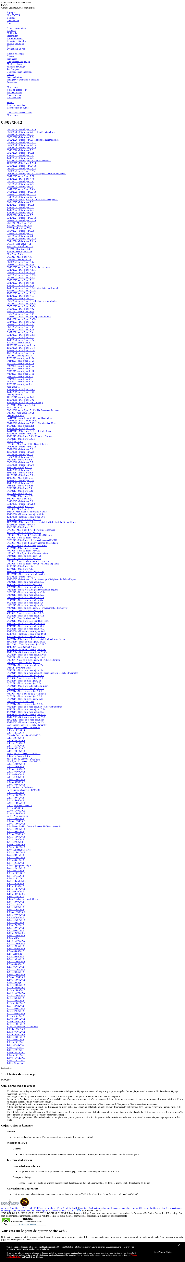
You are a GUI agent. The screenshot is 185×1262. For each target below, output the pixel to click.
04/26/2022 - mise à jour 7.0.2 (20, 309)
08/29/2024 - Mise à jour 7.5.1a (21, 220)
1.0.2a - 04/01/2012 (16, 1037)
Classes (10, 56)
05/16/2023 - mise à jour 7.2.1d (21, 270)
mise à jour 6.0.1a (15, 394)
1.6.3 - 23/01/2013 (15, 855)
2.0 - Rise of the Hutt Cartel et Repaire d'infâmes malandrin (34, 826)
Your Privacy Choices (163, 1252)
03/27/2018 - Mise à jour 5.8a (20, 457)
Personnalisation (14, 77)
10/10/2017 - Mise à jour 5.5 (20, 483)
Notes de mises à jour (16, 90)
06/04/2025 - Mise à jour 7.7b (20, 181)
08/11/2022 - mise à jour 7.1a (20, 298)
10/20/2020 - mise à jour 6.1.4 (20, 353)
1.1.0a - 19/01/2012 (16, 1024)
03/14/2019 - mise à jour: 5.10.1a (22, 420)
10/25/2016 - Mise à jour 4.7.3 (21, 524)
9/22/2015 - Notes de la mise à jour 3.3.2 (25, 582)
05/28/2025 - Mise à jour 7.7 (20, 186)
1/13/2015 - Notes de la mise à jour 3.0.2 (25, 628)
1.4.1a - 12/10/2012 (16, 889)
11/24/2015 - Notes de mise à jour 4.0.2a (25, 571)
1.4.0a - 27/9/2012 (15, 896)
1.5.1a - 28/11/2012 (16, 873)
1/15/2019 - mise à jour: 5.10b (20, 426)
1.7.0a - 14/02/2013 (16, 847)
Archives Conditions (10, 1208)
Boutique (11, 18)
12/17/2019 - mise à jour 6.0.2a (21, 389)
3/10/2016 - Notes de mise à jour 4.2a (24, 558)
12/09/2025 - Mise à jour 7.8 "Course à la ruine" (29, 160)
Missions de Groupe (16, 66)
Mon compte (12, 87)
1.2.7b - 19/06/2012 (16, 941)
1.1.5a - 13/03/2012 (16, 995)
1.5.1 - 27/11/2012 (15, 876)
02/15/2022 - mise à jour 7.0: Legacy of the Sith (29, 316)
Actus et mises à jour (16, 28)
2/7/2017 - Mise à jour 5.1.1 (19, 509)
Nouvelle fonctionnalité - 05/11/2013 (23, 735)
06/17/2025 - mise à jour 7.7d (20, 176)
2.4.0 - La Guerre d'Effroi (18, 756)
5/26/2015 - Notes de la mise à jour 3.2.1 (25, 597)
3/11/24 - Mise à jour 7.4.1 (19, 244)
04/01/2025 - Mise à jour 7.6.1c (21, 192)
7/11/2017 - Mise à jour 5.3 (19, 493)
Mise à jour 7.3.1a (15, 254)
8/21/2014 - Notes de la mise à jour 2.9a (25, 670)
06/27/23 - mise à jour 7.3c (19, 259)
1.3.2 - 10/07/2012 (15, 928)
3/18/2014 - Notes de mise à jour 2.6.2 (24, 696)
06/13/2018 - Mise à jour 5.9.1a (21, 446)
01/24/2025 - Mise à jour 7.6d (20, 202)
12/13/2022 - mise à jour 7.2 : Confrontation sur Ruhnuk (32, 288)
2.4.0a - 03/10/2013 (16, 751)
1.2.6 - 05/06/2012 (15, 951)
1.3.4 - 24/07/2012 (15, 922)
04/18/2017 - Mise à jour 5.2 (20, 501)
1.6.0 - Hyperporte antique (19, 865)
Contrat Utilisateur (140, 1208)
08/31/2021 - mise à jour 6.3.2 (20, 324)
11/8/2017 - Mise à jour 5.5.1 (20, 478)
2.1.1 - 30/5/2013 (15, 808)
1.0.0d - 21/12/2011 (16, 1052)
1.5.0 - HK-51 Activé (16, 881)
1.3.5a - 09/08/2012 (16, 915)
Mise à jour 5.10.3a (16, 407)
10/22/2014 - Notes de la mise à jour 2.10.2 (26, 649)
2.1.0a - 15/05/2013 (16, 813)
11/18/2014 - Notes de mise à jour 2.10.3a (26, 641)
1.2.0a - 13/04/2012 (16, 980)
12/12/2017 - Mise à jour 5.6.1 (21, 470)
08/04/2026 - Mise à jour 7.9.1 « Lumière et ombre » (31, 132)
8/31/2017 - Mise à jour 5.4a (20, 485)
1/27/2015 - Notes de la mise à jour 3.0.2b (26, 623)
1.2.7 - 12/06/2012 (15, 946)
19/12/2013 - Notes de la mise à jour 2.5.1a (26, 714)
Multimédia (12, 33)
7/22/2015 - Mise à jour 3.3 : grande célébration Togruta (32, 589)
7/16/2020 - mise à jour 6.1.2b (20, 363)
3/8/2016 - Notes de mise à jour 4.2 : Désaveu (28, 561)
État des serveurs (14, 92)
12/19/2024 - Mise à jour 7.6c (20, 205)
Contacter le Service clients (19, 112)
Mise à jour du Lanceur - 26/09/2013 (23, 758)
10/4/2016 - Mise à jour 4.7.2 (20, 527)
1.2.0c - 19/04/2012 (16, 974)
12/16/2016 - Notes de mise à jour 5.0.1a (25, 514)
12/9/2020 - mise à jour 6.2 (19, 342)
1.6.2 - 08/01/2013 (15, 860)
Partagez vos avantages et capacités (23, 79)
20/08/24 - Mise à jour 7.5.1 (19, 223)
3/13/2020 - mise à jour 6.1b (20, 381)
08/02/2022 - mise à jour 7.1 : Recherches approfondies (32, 301)
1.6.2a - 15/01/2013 (16, 857)
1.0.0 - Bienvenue (15, 1063)
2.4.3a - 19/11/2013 (16, 730)
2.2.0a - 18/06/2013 (16, 803)
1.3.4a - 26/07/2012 (16, 920)
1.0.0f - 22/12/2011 (15, 1047)
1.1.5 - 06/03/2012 (15, 998)
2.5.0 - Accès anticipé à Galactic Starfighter (26, 725)
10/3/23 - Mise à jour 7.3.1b (19, 251)
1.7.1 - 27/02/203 (15, 842)
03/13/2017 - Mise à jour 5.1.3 (21, 504)
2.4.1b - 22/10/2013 (16, 740)
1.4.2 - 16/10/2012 (15, 886)
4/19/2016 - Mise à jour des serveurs (23, 548)
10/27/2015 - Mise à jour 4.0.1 (21, 576)
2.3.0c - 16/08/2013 (16, 779)
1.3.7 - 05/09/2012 (15, 907)
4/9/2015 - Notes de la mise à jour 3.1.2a (25, 613)
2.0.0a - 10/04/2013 (16, 824)
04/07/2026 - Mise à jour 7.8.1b (21, 145)
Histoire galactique (15, 53)
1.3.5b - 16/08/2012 (16, 912)
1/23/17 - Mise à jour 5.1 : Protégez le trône (27, 511)
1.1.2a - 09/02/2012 (16, 1008)
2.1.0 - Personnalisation (17, 816)
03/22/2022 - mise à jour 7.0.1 (20, 314)
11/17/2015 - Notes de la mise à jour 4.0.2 (26, 574)
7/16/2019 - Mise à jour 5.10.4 (21, 405)
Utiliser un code (14, 97)
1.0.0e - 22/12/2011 (16, 1050)
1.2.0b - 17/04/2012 (16, 977)
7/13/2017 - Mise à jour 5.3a (20, 491)
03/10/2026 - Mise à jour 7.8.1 (21, 150)
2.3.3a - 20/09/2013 (16, 764)
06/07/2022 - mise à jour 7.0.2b (21, 303)
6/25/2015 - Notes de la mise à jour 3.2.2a (26, 592)
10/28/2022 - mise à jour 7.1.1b (21, 290)
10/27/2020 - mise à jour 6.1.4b (21, 348)
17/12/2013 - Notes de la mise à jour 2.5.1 (26, 717)
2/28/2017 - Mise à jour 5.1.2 (20, 506)
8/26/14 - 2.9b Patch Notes (19, 667)
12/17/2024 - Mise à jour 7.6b (20, 207)
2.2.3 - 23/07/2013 (15, 792)
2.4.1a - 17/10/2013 (16, 743)
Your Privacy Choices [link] (91, 1210)
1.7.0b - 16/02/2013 (16, 844)
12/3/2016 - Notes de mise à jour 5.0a (24, 519)
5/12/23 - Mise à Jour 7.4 (18, 249)
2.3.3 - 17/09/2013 (15, 766)
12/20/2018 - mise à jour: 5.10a (21, 428)
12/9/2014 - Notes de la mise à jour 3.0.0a (26, 636)
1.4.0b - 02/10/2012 (16, 894)
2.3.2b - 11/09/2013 (16, 769)
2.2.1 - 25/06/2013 (15, 800)
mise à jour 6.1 (13, 387)
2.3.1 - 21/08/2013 (15, 777)
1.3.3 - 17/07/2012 (15, 925)
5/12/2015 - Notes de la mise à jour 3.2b (25, 602)
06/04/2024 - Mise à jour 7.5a (20, 231)
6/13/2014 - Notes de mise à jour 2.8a (24, 683)
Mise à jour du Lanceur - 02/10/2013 (23, 753)
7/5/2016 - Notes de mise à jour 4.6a (23, 537)
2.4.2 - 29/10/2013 (15, 738)
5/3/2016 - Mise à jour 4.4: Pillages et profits (27, 545)
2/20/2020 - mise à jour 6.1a (20, 384)
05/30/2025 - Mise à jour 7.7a (20, 184)
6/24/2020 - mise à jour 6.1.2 (20, 368)
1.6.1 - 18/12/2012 (15, 863)
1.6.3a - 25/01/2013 (16, 852)
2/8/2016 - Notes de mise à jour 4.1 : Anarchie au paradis (33, 563)
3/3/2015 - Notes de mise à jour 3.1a (23, 618)
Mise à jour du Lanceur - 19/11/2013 (23, 727)
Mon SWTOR (13, 15)
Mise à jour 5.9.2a (15, 441)
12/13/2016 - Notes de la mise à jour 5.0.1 (26, 517)
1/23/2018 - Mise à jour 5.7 (19, 467)
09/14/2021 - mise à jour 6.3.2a (21, 322)
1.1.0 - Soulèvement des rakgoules (22, 1026)
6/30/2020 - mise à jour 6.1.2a (20, 366)
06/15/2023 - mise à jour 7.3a (20, 264)
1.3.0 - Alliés (13, 938)
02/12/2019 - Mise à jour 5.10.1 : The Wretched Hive (31, 423)
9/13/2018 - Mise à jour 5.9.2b (21, 439)
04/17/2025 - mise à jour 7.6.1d (21, 189)
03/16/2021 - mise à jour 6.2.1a (21, 335)
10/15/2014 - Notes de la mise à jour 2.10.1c (27, 652)
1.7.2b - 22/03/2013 (16, 834)
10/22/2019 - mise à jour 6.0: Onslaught (25, 402)
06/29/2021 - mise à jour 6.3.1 (20, 327)
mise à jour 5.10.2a (15, 415)
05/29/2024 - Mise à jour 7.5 (20, 233)
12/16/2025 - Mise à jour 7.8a (20, 158)
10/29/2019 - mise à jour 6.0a (20, 400)
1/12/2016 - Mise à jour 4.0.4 (20, 566)
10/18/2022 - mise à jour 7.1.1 (20, 296)
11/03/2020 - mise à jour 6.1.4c (21, 345)
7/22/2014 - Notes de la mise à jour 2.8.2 (25, 675)
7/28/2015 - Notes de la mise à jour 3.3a (25, 587)
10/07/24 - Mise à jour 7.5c (19, 225)
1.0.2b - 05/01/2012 (16, 1034)
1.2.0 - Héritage (14, 982)
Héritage (11, 46)
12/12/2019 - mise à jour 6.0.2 (20, 392)
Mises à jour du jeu (15, 43)
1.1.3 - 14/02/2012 (15, 1006)
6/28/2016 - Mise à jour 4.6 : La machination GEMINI (32, 540)
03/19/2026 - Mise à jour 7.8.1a (21, 147)
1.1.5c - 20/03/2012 (16, 990)
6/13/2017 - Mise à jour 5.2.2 (20, 496)
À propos (11, 12)
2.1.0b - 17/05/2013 (16, 811)
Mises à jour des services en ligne (51, 1210)
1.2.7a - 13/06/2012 (16, 943)
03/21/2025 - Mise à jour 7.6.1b (21, 194)
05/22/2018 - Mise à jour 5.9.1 (21, 449)
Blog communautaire (16, 105)
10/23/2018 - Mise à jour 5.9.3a (21, 433)
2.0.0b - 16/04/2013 (16, 821)
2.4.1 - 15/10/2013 (15, 745)
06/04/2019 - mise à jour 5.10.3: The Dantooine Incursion (33, 410)
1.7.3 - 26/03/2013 (15, 831)
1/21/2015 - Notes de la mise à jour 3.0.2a (26, 626)
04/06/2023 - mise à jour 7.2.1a (21, 277)
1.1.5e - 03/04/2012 (16, 985)
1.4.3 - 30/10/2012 (15, 883)
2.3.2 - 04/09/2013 (15, 774)
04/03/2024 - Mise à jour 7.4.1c (21, 236)
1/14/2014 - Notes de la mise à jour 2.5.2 (25, 712)
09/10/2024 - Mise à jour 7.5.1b (21, 218)
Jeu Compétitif (13, 69)
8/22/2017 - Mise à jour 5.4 (19, 488)
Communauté (13, 20)
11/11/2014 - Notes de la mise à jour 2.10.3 (26, 644)
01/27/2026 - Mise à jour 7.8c (20, 153)
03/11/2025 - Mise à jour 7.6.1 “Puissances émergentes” (32, 199)
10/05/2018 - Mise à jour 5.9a (20, 452)
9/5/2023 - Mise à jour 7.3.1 (19, 257)
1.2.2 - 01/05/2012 (15, 967)
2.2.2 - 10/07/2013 (15, 797)
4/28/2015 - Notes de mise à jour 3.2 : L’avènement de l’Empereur (37, 608)
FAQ (24, 1208)
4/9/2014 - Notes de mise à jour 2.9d (23, 662)
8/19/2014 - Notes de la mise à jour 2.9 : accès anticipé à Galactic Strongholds (42, 673)
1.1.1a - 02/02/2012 (16, 1013)
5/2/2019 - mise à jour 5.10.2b (20, 413)
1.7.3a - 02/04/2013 (16, 829)
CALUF (32, 1208)
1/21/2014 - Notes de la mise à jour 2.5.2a (26, 709)
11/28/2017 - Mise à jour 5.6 (20, 472)
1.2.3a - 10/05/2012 (16, 961)
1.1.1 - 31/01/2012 (15, 1016)
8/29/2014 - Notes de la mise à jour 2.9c (25, 665)
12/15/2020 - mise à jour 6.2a (20, 340)
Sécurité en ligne (64, 1208)
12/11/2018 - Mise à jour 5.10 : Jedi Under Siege (29, 431)
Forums (10, 102)
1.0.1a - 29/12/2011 (16, 1042)
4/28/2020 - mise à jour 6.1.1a (20, 374)
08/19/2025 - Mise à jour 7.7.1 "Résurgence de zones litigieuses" (36, 173)
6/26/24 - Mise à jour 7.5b (19, 228)
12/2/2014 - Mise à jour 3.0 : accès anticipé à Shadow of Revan (36, 639)
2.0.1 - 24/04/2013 (15, 818)
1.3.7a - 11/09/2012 (16, 904)
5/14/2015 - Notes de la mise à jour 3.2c (25, 600)
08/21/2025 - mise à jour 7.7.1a (21, 171)
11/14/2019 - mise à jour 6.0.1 (20, 397)
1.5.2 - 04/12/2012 (15, 870)
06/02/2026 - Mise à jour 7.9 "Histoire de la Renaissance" (33, 140)
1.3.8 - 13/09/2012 (15, 902)
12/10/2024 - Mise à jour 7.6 (20, 212)
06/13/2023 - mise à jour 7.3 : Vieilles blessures (28, 267)
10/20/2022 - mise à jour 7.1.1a (21, 293)
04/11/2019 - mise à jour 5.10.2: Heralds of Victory (30, 418)
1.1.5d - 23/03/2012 (16, 987)
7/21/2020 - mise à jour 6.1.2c (20, 361)
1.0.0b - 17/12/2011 (16, 1058)
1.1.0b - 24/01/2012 (16, 1021)
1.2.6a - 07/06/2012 (16, 948)
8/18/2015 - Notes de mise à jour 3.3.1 (24, 584)
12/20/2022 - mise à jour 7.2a (20, 285)
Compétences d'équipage (18, 61)
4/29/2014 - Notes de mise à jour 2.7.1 (24, 691)
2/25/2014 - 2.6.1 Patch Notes (20, 701)
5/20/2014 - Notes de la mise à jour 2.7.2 (25, 688)
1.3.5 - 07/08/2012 (15, 917)
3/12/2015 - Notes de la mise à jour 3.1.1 (25, 615)
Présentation (12, 36)
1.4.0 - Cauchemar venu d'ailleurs (22, 899)
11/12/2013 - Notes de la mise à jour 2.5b (26, 719)
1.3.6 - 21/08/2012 (15, 909)
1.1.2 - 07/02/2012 (15, 1011)
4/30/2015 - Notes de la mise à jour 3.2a (25, 605)
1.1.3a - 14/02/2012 (16, 1003)
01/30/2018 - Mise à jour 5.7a (20, 465)
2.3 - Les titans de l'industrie (20, 787)
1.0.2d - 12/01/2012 (16, 1029)
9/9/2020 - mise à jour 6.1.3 (19, 355)
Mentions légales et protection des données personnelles (104, 1208)
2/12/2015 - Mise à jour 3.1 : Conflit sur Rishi (28, 621)
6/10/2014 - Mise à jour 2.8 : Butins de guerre (28, 686)
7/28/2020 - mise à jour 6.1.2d (20, 358)
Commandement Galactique (19, 72)
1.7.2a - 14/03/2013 (16, 837)
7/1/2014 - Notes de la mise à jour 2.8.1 (25, 678)
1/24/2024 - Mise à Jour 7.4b (20, 246)
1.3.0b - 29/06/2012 (16, 933)
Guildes (10, 74)
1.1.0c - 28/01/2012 (16, 1019)
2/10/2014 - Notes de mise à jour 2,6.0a (25, 704)
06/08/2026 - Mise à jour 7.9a (20, 137)
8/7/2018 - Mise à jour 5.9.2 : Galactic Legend (28, 444)
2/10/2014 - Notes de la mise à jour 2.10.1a (26, 654)
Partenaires (12, 59)
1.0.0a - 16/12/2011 (16, 1060)
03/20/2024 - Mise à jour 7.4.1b (21, 238)
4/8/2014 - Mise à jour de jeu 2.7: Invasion (26, 693)
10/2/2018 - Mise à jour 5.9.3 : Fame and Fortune (29, 436)
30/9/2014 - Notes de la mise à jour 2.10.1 (26, 657)
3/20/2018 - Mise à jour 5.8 (19, 459)
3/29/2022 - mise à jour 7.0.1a (20, 311)
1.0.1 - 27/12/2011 (15, 1045)
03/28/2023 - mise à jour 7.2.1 (20, 280)
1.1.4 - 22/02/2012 (15, 1000)
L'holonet (11, 30)
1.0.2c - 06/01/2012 (16, 1032)
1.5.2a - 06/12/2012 (16, 868)
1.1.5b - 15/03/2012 (16, 993)
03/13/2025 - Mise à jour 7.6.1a (21, 197)
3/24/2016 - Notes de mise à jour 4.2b (24, 556)
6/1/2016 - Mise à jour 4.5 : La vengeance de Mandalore (32, 543)
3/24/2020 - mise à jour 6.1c (20, 379)
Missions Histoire (15, 64)
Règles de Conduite (46, 1208)
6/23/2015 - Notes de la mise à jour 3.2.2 (25, 595)
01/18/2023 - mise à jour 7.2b (20, 283)
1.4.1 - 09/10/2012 (15, 891)
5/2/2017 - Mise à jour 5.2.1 (19, 498)
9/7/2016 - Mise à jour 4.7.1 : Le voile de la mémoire (31, 530)
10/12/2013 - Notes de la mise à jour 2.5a (26, 722)
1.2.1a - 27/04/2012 (16, 969)
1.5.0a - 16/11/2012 (16, 878)
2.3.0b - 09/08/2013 (16, 782)
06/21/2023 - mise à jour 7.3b (20, 262)
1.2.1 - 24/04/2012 (15, 972)
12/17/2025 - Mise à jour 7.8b (20, 155)
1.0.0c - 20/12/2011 (16, 1055)
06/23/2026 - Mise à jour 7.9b (20, 134)
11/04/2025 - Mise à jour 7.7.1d (21, 163)
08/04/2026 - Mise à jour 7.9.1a (21, 129)
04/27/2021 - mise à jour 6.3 (20, 332)
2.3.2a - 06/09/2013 (16, 771)
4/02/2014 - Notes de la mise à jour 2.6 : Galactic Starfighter (34, 706)
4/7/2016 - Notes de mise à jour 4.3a (23, 550)
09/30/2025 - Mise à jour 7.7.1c (21, 166)
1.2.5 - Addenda (14, 954)
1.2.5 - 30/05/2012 (15, 956)
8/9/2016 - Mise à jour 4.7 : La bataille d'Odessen (29, 535)
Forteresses (12, 82)
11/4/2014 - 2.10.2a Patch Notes (21, 647)
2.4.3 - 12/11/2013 (15, 732)
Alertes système (14, 95)
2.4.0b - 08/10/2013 (16, 748)
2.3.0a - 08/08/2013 (16, 784)
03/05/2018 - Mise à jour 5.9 (20, 454)
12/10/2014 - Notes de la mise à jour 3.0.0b (26, 634)
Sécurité (71, 1210)
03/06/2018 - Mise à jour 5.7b (20, 462)
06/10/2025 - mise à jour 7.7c (20, 179)
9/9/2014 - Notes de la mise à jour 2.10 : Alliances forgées (33, 660)
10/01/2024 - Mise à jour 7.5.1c (21, 215)
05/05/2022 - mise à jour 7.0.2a (21, 306)
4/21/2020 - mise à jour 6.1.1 (20, 376)
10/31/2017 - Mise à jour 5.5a (20, 480)
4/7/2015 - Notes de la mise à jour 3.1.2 (25, 610)
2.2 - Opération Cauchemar (19, 805)
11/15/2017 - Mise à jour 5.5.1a (21, 475)
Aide (9, 23)
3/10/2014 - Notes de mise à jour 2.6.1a (25, 699)
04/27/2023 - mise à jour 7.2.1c (21, 272)
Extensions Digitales (16, 41)
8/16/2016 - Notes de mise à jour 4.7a (24, 532)
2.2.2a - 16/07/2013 (16, 795)
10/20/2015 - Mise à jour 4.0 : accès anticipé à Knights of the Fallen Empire (41, 579)
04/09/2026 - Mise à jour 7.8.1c (21, 142)
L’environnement (15, 38)
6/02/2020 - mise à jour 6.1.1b (20, 371)
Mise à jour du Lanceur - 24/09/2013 (23, 761)
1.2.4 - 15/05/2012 (15, 959)
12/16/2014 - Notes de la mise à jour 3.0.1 (26, 631)
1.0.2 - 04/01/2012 (15, 1039)
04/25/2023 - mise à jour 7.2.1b (21, 275)
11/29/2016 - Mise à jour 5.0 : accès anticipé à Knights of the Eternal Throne (42, 522)
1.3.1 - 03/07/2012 (15, 930)
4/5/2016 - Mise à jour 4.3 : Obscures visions (27, 553)
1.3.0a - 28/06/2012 (16, 935)
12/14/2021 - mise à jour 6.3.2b (21, 319)
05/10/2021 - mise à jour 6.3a (20, 329)
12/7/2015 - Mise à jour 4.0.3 (20, 569)
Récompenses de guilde (17, 107)
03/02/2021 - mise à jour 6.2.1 (20, 337)
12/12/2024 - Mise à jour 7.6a (20, 210)
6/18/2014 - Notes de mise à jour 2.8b (24, 680)
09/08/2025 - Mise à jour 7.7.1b (21, 168)
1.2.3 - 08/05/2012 (15, 964)
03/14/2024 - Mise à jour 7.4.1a (21, 241)
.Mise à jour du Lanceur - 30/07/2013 (24, 790)
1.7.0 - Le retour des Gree (18, 850)
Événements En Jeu (16, 49)
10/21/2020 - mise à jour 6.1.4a (21, 350)
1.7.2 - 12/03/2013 (15, 839)
